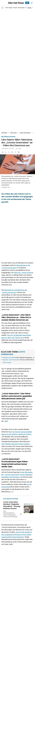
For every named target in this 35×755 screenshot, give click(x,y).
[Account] (32, 2)
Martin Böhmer (8, 513)
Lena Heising (7, 515)
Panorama (13, 133)
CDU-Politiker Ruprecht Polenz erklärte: (15, 444)
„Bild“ (6, 421)
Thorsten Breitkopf (10, 516)
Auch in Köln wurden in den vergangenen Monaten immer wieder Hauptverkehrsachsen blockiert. (16, 534)
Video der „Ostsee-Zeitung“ (23, 272)
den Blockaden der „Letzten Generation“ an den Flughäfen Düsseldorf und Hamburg (17, 474)
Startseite (4, 133)
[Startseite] (16, 3)
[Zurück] (2, 8)
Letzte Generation (25, 133)
